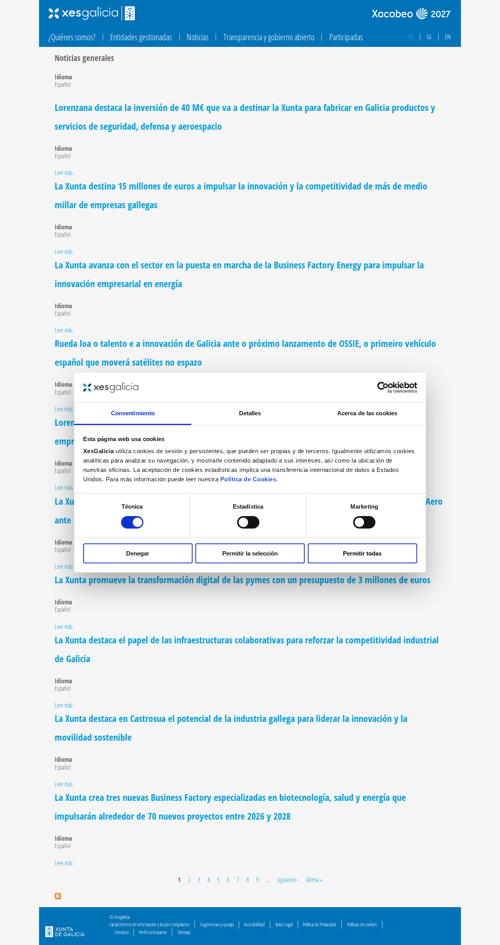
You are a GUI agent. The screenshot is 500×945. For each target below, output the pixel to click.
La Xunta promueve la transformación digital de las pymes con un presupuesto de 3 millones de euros (242, 579)
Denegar (137, 553)
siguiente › (287, 879)
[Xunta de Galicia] (64, 932)
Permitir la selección (250, 553)
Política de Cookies (248, 479)
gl (429, 36)
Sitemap (184, 932)
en (448, 36)
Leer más (64, 172)
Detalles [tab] (250, 413)
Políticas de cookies (362, 924)
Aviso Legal (284, 924)
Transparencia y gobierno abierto (268, 37)
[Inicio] (92, 13)
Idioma (63, 77)
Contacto (121, 932)
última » (314, 879)
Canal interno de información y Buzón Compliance (149, 924)
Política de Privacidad (319, 924)
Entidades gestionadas (141, 37)
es (411, 36)
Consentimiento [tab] (133, 413)
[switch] (248, 522)
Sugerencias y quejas (217, 924)
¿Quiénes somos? (71, 37)
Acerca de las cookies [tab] (367, 413)
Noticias (198, 37)
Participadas (346, 37)
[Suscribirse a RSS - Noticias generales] (58, 897)
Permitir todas (362, 553)
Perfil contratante (153, 932)
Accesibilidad (254, 924)
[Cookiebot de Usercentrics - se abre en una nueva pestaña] (383, 387)
